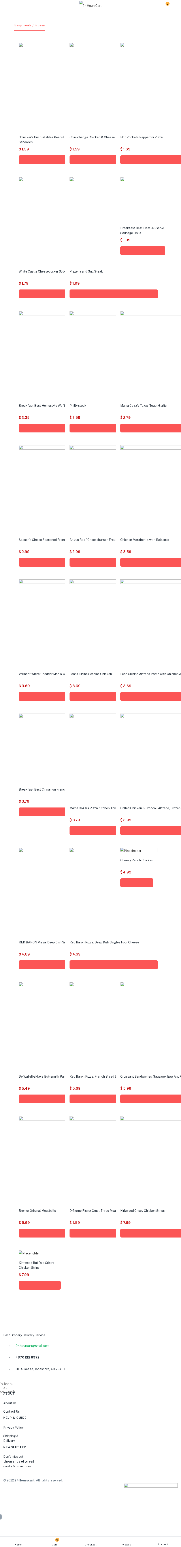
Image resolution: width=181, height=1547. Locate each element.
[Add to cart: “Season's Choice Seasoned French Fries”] (63, 562)
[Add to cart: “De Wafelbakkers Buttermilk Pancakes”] (63, 1099)
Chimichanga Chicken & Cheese (92, 137)
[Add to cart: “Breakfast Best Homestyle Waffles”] (63, 428)
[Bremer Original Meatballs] (63, 1160)
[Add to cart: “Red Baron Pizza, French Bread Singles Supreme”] (114, 1099)
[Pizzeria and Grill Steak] (114, 220)
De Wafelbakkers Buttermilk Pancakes (46, 1076)
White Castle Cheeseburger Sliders (44, 271)
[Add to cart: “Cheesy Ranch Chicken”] (136, 882)
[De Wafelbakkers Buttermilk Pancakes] (63, 1025)
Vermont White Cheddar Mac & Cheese (46, 674)
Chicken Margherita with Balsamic (144, 540)
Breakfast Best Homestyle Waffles (44, 405)
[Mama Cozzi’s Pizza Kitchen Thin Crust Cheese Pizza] (114, 757)
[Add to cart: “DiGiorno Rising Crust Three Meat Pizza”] (114, 1233)
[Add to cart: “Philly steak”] (114, 428)
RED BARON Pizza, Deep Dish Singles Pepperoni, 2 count (59, 942)
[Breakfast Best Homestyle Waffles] (63, 355)
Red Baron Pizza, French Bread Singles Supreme (104, 1076)
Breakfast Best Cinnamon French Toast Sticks (52, 789)
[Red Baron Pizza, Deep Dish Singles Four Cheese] (114, 891)
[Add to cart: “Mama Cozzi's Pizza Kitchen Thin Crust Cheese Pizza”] (114, 830)
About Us (10, 1403)
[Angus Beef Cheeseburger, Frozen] (114, 489)
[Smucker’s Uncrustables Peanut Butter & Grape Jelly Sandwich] (63, 86)
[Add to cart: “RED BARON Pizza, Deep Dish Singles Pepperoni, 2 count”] (63, 964)
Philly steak (78, 405)
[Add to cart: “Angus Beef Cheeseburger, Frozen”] (114, 562)
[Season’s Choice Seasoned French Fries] (63, 489)
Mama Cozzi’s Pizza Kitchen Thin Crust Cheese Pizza (108, 808)
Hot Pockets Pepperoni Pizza (141, 137)
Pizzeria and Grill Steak (86, 271)
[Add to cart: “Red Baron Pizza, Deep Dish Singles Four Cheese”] (114, 964)
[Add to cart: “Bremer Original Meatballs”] (63, 1233)
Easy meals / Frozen (29, 25)
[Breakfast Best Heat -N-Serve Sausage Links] (142, 199)
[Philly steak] (114, 355)
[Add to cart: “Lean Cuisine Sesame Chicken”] (114, 696)
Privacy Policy (13, 1427)
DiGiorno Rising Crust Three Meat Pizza (98, 1210)
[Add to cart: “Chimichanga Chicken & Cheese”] (114, 159)
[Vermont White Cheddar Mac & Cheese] (63, 623)
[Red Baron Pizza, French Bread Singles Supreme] (114, 1025)
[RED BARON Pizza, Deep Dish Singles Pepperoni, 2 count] (63, 891)
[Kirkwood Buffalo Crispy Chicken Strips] (29, 1253)
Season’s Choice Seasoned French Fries (47, 540)
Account (163, 1544)
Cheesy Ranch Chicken (136, 860)
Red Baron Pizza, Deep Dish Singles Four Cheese (104, 942)
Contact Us (11, 1411)
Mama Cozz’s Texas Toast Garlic (143, 405)
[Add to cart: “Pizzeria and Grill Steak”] (114, 293)
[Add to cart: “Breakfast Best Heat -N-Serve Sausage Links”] (142, 250)
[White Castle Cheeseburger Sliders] (63, 220)
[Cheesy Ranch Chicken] (130, 850)
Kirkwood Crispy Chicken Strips (142, 1210)
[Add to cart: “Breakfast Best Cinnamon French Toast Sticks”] (53, 811)
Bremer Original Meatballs (37, 1210)
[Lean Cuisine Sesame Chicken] (114, 623)
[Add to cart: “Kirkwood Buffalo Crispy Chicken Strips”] (40, 1285)
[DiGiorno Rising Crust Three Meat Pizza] (114, 1160)
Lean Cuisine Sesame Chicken (91, 674)
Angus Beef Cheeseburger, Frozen (94, 540)
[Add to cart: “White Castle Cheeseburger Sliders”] (63, 293)
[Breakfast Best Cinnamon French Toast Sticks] (53, 748)
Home (18, 1544)
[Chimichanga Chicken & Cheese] (114, 86)
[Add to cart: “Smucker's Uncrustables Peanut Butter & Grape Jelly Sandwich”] (63, 159)
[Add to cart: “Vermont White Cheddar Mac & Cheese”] (63, 696)
